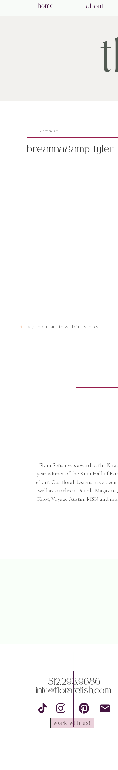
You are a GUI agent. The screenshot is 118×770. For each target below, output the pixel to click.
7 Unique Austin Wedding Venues (65, 326)
